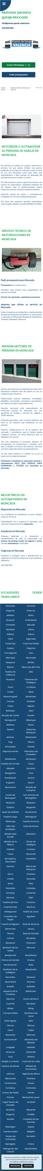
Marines (31, 981)
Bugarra (10, 1114)
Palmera (31, 1078)
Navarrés (31, 854)
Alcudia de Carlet (10, 715)
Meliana (10, 724)
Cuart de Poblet (31, 643)
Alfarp (10, 1008)
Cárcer (10, 938)
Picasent (10, 679)
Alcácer (10, 737)
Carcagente (10, 653)
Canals (10, 701)
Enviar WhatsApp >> (17, 65)
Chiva (10, 706)
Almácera (31, 759)
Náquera (30, 802)
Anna (10, 883)
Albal (31, 691)
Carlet (10, 691)
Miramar (31, 947)
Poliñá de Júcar (31, 911)
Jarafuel (31, 1102)
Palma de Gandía (10, 960)
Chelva (30, 960)
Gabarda (31, 1052)
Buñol (31, 724)
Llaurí (10, 1030)
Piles (31, 883)
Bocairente (30, 812)
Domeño (30, 1136)
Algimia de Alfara (31, 1073)
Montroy (31, 907)
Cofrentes (31, 1088)
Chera (31, 1144)
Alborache (10, 1078)
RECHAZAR (15, 1166)
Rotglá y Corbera (10, 1061)
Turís (30, 773)
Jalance (10, 1073)
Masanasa (31, 737)
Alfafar (31, 662)
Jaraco (30, 777)
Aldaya (10, 634)
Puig (10, 742)
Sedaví (10, 729)
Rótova (30, 1025)
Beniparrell (10, 955)
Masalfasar (31, 955)
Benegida (10, 1144)
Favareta (31, 943)
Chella (10, 878)
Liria (31, 653)
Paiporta (31, 648)
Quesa (31, 1126)
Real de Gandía (31, 933)
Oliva (10, 638)
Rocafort (31, 768)
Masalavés (30, 969)
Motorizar (10, 606)
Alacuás (31, 624)
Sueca (31, 634)
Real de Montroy (31, 924)
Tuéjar (31, 1030)
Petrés (31, 1092)
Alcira (31, 615)
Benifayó (10, 710)
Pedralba (10, 888)
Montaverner (10, 964)
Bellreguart (31, 816)
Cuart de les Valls (31, 1061)
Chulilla (31, 1114)
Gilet (31, 897)
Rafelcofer (31, 991)
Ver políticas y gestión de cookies (21, 1162)
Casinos (31, 902)
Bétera (10, 667)
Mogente (31, 807)
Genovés (30, 878)
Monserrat (10, 787)
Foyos (31, 763)
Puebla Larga (10, 816)
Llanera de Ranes (10, 1066)
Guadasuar (10, 777)
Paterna (31, 610)
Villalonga (10, 821)
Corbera (31, 849)
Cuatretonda (10, 907)
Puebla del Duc (10, 902)
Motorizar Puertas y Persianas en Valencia (20, 88)
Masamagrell (10, 696)
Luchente (31, 893)
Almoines (31, 938)
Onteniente (31, 620)
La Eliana (30, 687)
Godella (31, 701)
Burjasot (10, 620)
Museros (10, 802)
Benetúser (31, 696)
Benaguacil (10, 720)
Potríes (10, 1097)
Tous (10, 1056)
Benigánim (10, 773)
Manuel (10, 897)
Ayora (31, 782)
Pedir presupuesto (18, 74)
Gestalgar (10, 1126)
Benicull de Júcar (31, 1097)
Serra (10, 874)
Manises (10, 629)
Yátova (10, 933)
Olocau (10, 1025)
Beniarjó (31, 977)
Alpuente (31, 1109)
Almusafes (10, 746)
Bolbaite (31, 986)
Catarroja (10, 643)
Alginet (30, 706)
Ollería (31, 742)
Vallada (10, 849)
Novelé (10, 1119)
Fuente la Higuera (10, 924)
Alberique (31, 720)
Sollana (10, 807)
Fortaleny (10, 1088)
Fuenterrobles (10, 1131)
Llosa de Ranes (30, 826)
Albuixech (31, 834)
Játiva (31, 629)
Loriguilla (10, 1047)
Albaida (10, 768)
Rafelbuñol (10, 759)
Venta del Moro (31, 999)
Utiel (31, 710)
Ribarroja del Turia (31, 667)
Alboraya (10, 657)
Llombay (10, 893)
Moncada (31, 657)
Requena (10, 662)
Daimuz (10, 866)
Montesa (30, 1003)
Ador (30, 1020)
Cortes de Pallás (10, 1092)
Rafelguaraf (10, 911)
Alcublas (10, 1109)
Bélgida (31, 1131)
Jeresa (30, 928)
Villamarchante (10, 751)
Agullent (31, 916)
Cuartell (10, 1003)
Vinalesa (30, 874)
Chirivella (10, 624)
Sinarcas (10, 1052)
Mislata (10, 615)
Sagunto (10, 610)
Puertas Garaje (3, 88)
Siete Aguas (10, 1020)
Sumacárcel (10, 1039)
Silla (31, 671)
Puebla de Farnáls (10, 763)
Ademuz (10, 999)
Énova (31, 1083)
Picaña (31, 715)
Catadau (31, 888)
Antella (10, 986)
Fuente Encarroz (31, 821)
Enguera (10, 782)
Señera (31, 1056)
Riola (30, 964)
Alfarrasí (31, 1034)
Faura (10, 854)
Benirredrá (10, 981)
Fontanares (10, 1083)
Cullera (10, 648)
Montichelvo (31, 1148)
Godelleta (31, 858)
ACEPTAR (28, 1166)
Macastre (10, 1034)
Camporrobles (10, 1013)
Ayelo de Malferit (10, 812)
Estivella (31, 1047)
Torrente (31, 606)
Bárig (31, 1008)
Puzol (10, 687)
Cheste (31, 746)
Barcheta (10, 977)
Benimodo (10, 928)
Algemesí (31, 638)
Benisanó (10, 943)
